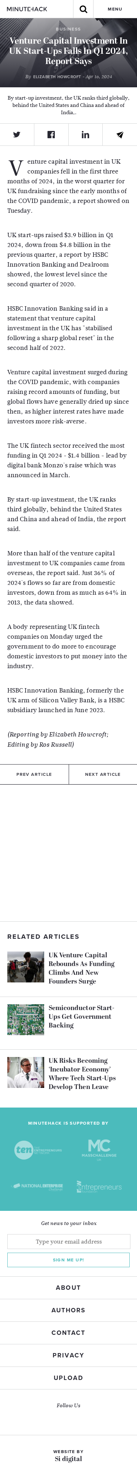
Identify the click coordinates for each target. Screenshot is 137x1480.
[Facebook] (51, 134)
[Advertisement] (68, 853)
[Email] (120, 135)
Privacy (68, 1355)
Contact (68, 1333)
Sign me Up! (68, 1259)
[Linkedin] (86, 134)
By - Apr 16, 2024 (68, 76)
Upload (68, 1378)
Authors (68, 1310)
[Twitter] (17, 134)
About (68, 1288)
